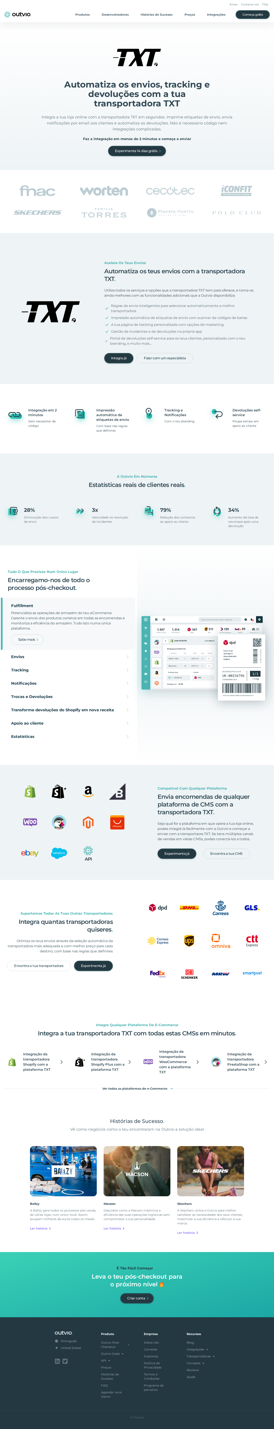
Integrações (216, 15)
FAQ (265, 4)
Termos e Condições (151, 1376)
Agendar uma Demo (111, 1394)
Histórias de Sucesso (157, 15)
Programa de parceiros (154, 1388)
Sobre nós (151, 1342)
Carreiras (150, 1349)
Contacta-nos (250, 4)
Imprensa (151, 1356)
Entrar (234, 4)
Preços (190, 15)
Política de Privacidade (152, 1365)
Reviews (193, 1370)
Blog (190, 1342)
